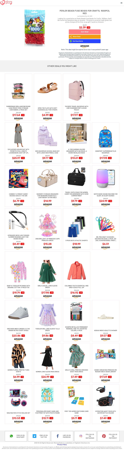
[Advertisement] (105, 97)
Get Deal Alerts (78, 41)
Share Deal (75, 36)
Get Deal (84, 32)
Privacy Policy (62, 444)
